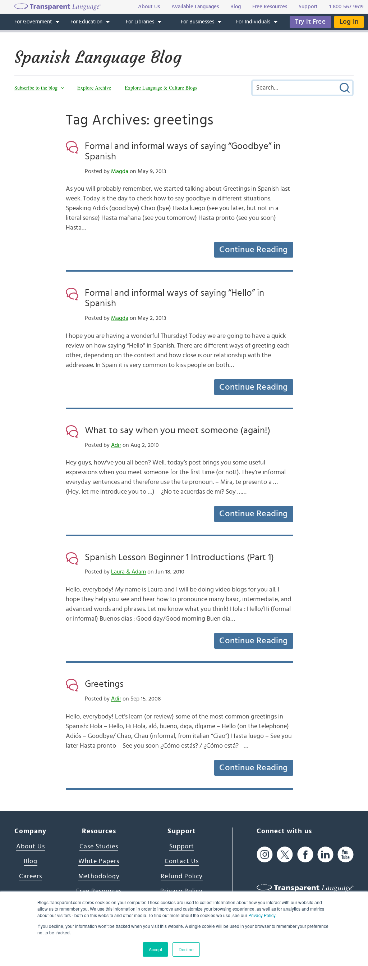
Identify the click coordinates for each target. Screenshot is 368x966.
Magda (119, 171)
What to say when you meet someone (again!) (177, 430)
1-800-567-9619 (346, 6)
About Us (30, 846)
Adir (116, 445)
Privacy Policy (261, 915)
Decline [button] (186, 949)
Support (181, 846)
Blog (30, 861)
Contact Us (182, 861)
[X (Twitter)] (285, 855)
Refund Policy (182, 876)
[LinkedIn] (325, 855)
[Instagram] (265, 855)
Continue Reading (253, 249)
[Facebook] (305, 855)
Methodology (99, 876)
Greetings (104, 684)
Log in (349, 21)
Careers (30, 876)
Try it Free (310, 21)
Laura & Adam (128, 572)
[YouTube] (345, 855)
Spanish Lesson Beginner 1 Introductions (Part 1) (179, 557)
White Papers (98, 861)
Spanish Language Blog (97, 57)
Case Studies (98, 846)
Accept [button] (155, 949)
